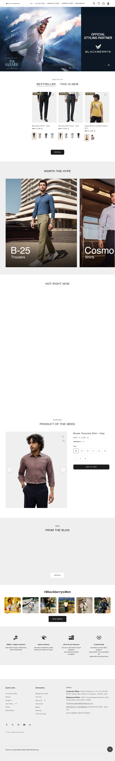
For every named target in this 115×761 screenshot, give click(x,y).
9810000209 (82, 707)
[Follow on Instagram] (18, 725)
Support (8, 700)
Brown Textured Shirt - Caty (89, 433)
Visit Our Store (40, 714)
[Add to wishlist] (54, 94)
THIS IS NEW (69, 84)
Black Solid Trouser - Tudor (41, 126)
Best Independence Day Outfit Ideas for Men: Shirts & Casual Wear (19, 558)
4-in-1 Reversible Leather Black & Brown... (17, 126)
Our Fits (38, 697)
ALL (31, 3)
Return (8, 697)
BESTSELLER (46, 84)
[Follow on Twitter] (12, 725)
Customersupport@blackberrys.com (79, 703)
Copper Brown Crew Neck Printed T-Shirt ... (96, 127)
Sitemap (38, 710)
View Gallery (57, 619)
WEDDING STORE (53, 3)
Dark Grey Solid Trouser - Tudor (68, 126)
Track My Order (11, 693)
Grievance (39, 704)
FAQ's (8, 707)
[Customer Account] (108, 3)
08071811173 (71, 707)
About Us (40, 700)
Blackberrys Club (41, 693)
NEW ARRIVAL (80, 3)
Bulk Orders (10, 710)
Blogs (37, 707)
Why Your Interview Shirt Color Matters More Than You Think (56, 556)
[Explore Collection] (41, 223)
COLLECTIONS (40, 3)
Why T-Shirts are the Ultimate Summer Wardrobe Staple (92, 556)
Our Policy (11, 703)
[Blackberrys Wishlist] (98, 3)
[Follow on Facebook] (7, 725)
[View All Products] (57, 39)
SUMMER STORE (67, 3)
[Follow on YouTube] (24, 725)
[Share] (63, 440)
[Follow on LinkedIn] (30, 725)
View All (57, 152)
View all (57, 575)
